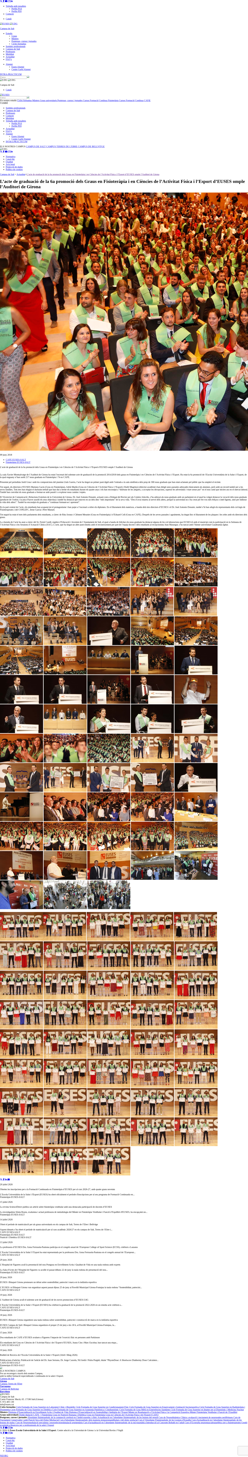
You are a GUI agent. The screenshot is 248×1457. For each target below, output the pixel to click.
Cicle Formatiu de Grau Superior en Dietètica (31, 1409)
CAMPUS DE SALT (36, 146)
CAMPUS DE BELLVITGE (91, 146)
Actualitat (10, 57)
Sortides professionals (15, 46)
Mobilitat (10, 54)
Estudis (9, 33)
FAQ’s (9, 59)
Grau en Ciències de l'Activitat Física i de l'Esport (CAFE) (132, 1415)
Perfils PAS (16, 8)
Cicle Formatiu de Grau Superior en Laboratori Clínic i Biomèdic (46, 1407)
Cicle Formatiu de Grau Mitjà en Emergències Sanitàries (145, 1409)
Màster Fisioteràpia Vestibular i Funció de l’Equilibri (213, 1412)
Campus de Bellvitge (9, 1390)
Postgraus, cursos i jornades (23, 41)
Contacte (10, 14)
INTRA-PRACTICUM (11, 74)
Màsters (15, 38)
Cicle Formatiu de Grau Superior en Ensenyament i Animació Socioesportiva (164, 1407)
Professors (10, 51)
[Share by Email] (8, 1179)
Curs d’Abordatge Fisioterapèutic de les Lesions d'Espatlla (165, 1420)
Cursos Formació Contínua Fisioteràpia (101, 100)
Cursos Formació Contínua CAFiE (135, 100)
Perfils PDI (16, 11)
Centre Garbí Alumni (21, 69)
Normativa (10, 156)
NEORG (4, 1455)
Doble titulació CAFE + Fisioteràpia (36, 1415)
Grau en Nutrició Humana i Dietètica (70, 1415)
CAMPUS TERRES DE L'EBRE (62, 146)
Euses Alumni (17, 67)
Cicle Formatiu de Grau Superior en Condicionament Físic (102, 1407)
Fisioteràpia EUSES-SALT (18, 462)
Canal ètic (10, 159)
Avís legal (10, 164)
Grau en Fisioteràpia (96, 1415)
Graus (14, 36)
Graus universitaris (48, 100)
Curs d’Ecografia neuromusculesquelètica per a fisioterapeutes (213, 1422)
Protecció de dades (14, 167)
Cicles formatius (18, 44)
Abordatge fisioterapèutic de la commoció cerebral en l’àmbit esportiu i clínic (62, 1417)
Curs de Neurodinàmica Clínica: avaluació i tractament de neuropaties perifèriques (196, 1417)
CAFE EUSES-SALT (16, 459)
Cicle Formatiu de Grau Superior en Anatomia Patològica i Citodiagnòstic (85, 1409)
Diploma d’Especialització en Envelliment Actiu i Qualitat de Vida (38, 1412)
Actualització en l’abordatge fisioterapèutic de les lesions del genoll (128, 1417)
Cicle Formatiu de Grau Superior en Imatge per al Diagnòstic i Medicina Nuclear (207, 1409)
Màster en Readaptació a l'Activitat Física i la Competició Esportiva (159, 1412)
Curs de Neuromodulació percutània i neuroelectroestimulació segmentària (49, 1422)
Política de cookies (14, 169)
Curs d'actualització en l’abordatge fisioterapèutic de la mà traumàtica (114, 1422)
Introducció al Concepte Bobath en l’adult (165, 1422)
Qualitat (9, 161)
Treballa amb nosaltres (16, 6)
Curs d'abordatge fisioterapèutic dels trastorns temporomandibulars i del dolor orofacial (98, 1420)
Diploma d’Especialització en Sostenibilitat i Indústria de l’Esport (98, 1412)
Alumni (9, 64)
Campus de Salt (13, 49)
